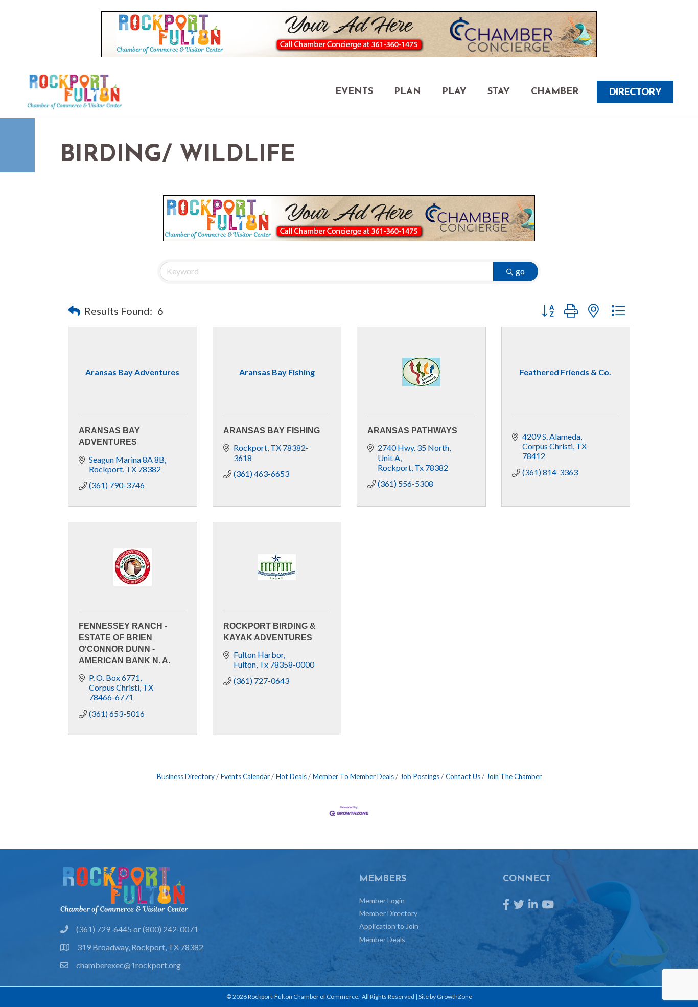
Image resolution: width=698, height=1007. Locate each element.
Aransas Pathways (412, 430)
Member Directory (388, 913)
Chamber (554, 92)
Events (354, 92)
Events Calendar (245, 776)
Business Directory (186, 776)
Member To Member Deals (353, 776)
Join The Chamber (514, 776)
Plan (407, 92)
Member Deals (382, 939)
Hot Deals (291, 776)
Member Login (382, 900)
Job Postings (419, 776)
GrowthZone (454, 996)
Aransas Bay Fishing (271, 430)
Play (454, 92)
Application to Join (388, 926)
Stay (498, 92)
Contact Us (463, 776)
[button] (74, 311)
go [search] (520, 271)
